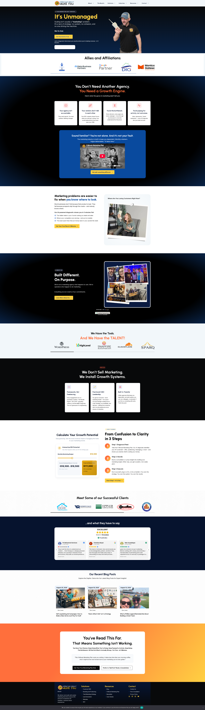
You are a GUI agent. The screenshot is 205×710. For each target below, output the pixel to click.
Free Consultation (134, 691)
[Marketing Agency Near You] (64, 3)
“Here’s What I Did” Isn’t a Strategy (99, 614)
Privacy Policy (134, 694)
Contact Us (133, 689)
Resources (133, 3)
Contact (144, 3)
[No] (203, 707)
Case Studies (110, 696)
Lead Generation (87, 696)
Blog (108, 689)
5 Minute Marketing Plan (113, 691)
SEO (84, 702)
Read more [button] (61, 556)
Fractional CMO (87, 689)
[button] (65, 47)
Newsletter (109, 694)
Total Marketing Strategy (89, 694)
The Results (100, 3)
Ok (141, 707)
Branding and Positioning (89, 691)
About (90, 3)
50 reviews (105, 535)
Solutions (110, 3)
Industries (122, 3)
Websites (85, 699)
